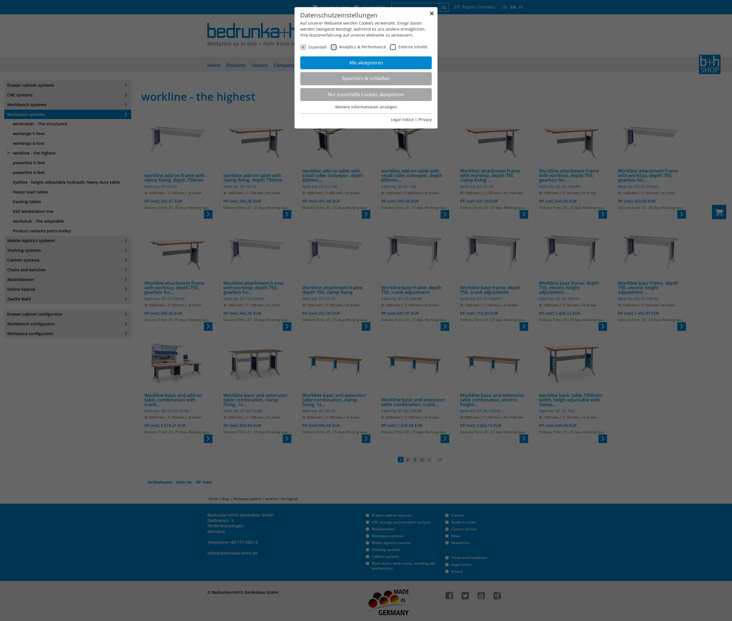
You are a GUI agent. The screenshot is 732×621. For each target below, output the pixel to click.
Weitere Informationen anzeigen (366, 107)
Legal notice (402, 119)
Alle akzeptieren (366, 63)
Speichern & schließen (366, 78)
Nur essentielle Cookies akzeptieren (366, 94)
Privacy (425, 119)
